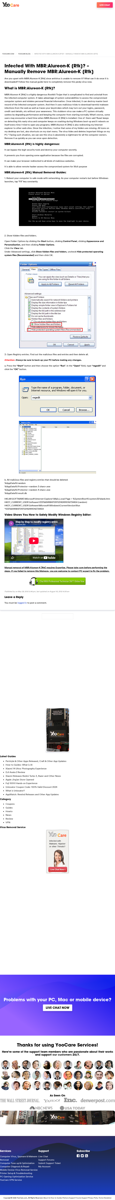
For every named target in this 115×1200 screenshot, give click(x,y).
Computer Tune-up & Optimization (17, 1163)
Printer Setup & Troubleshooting (16, 1173)
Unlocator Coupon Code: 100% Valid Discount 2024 (31, 787)
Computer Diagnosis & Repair (14, 1166)
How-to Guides (56, 1198)
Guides (9, 807)
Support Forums (46, 1159)
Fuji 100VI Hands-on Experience (21, 783)
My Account (44, 1166)
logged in (22, 602)
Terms (101, 1198)
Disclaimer (107, 1198)
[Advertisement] (57, 29)
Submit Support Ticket (49, 1163)
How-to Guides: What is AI (19, 764)
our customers (62, 1054)
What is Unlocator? (15, 790)
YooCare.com (8, 54)
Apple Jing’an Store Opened (20, 779)
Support (85, 1198)
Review (9, 818)
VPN (8, 822)
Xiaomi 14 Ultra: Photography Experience (26, 768)
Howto (9, 811)
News (8, 815)
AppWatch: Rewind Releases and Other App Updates (32, 794)
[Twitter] (82, 1156)
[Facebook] (78, 1156)
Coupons (10, 803)
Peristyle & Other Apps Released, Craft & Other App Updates (36, 761)
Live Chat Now (57, 1008)
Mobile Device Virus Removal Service (19, 1169)
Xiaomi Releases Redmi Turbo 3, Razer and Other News (33, 776)
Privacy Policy (93, 1198)
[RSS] (87, 1156)
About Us (46, 1198)
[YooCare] (10, 5)
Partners (66, 1198)
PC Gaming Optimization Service (16, 1176)
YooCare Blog (24, 54)
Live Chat (105, 5)
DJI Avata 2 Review (15, 772)
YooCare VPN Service (11, 1179)
